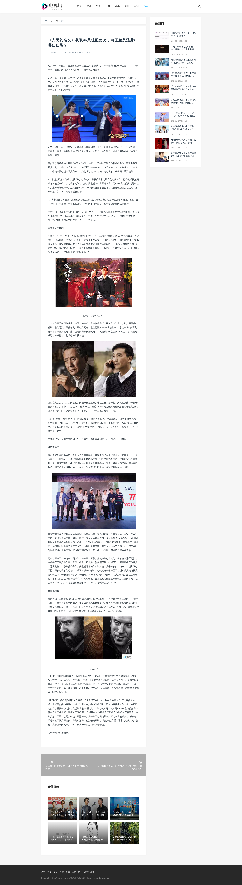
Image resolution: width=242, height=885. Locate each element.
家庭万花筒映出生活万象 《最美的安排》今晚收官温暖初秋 (183, 129)
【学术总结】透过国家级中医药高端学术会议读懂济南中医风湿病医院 (183, 89)
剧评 (127, 6)
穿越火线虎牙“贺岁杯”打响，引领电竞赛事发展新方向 (183, 49)
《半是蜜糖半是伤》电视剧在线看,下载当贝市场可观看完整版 (183, 76)
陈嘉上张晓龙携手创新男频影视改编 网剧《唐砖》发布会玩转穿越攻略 (183, 102)
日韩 (107, 6)
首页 (79, 6)
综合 (146, 6)
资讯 (88, 6)
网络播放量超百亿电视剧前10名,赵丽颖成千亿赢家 (183, 61)
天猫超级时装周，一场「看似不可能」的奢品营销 (183, 141)
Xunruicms (104, 878)
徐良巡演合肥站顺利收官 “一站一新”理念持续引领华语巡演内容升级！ (183, 116)
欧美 (117, 6)
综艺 (136, 6)
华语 (98, 6)
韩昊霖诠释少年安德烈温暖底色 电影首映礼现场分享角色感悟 (183, 156)
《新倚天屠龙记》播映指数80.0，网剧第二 (183, 34)
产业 (80, 872)
